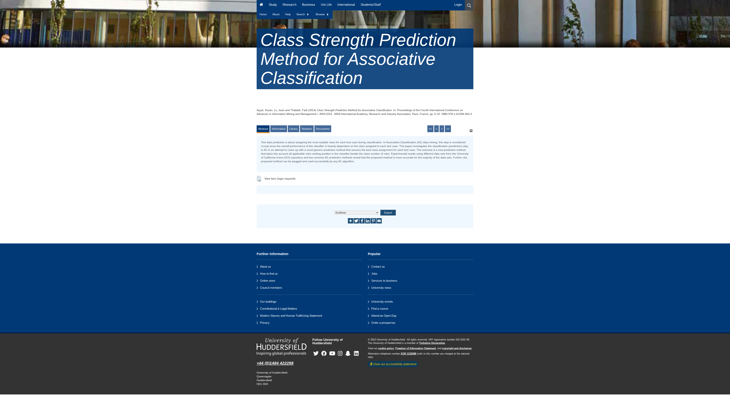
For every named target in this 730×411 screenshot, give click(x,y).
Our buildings (268, 301)
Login (458, 4)
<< (430, 128)
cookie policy (386, 348)
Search (301, 14)
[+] (471, 130)
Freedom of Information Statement (415, 348)
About (275, 14)
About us (265, 266)
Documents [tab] (323, 128)
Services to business (384, 280)
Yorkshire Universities (432, 343)
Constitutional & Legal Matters (278, 308)
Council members (271, 287)
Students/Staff (371, 4)
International (346, 4)
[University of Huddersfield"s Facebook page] (324, 354)
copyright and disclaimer (457, 348)
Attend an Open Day (384, 315)
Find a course (379, 308)
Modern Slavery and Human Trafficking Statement (291, 315)
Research (289, 4)
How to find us (269, 273)
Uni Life (326, 4)
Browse (320, 14)
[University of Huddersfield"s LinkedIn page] (356, 354)
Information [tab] (279, 128)
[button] (469, 5)
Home (263, 14)
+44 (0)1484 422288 (275, 363)
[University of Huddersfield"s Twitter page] (316, 354)
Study (273, 4)
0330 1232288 (408, 353)
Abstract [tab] (263, 128)
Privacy (265, 322)
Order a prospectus (383, 322)
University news (381, 287)
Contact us (378, 266)
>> (447, 128)
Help (288, 14)
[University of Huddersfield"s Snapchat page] (348, 354)
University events (382, 301)
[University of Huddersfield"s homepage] (282, 346)
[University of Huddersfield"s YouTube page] (332, 354)
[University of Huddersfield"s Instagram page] (340, 354)
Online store (267, 280)
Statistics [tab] (307, 128)
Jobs (374, 273)
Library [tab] (293, 128)
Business (308, 4)
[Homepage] (261, 5)
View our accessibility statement (394, 364)
